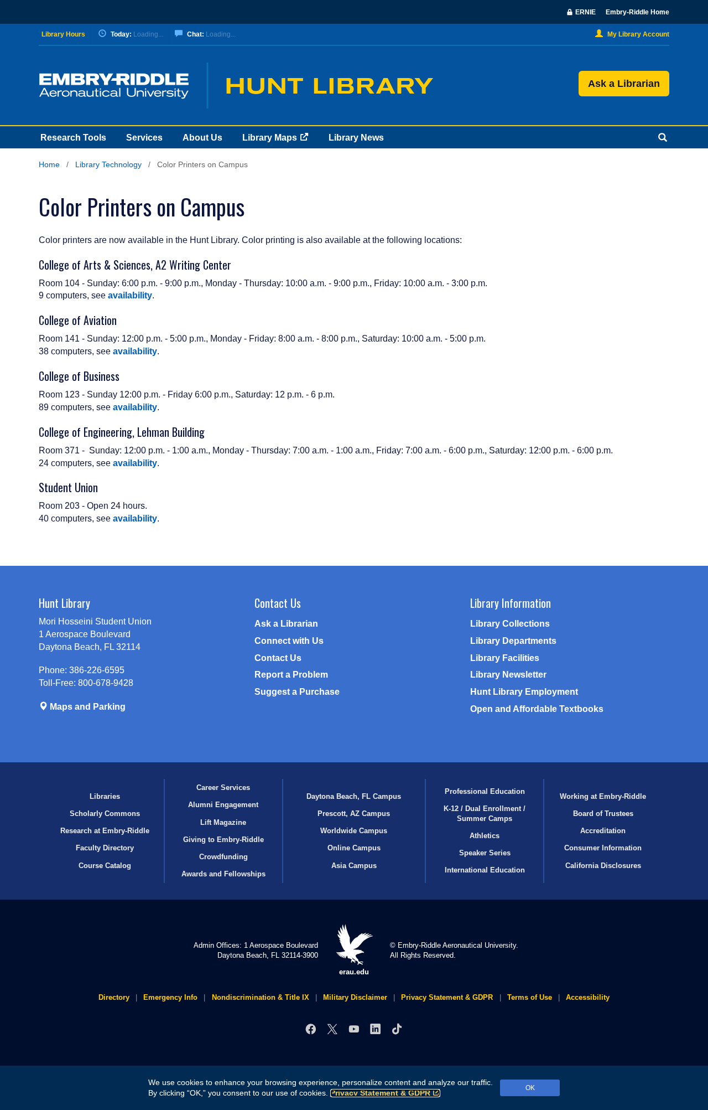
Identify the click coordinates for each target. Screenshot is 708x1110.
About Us (202, 137)
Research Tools (73, 137)
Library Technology (108, 165)
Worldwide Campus (353, 831)
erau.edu (354, 972)
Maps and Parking (87, 706)
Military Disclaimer (355, 997)
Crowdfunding (223, 857)
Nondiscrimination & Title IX (260, 997)
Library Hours (63, 34)
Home (49, 165)
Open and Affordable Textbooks (536, 709)
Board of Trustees (603, 813)
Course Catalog (105, 865)
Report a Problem (291, 674)
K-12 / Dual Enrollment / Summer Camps (484, 813)
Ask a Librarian (624, 83)
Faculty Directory (105, 848)
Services (144, 137)
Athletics (484, 836)
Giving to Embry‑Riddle (223, 839)
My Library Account (638, 34)
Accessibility (588, 997)
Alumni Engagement (223, 805)
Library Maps (269, 137)
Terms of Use (529, 997)
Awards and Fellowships (223, 874)
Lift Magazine (223, 822)
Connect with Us (289, 641)
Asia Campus (354, 865)
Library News (356, 137)
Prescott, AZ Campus (353, 813)
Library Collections (510, 623)
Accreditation (603, 831)
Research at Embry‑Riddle (104, 831)
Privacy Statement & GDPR (380, 1093)
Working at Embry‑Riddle (603, 796)
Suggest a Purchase (297, 691)
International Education (485, 870)
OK (530, 1088)
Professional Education (485, 791)
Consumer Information (603, 848)
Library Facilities (504, 658)
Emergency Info (170, 997)
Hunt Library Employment (524, 691)
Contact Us (277, 658)
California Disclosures (603, 865)
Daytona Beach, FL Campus (353, 796)
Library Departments (513, 641)
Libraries (105, 796)
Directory (113, 997)
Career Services (223, 787)
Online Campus (354, 848)
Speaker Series (485, 853)
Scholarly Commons (105, 813)
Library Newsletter (508, 674)
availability (130, 295)
